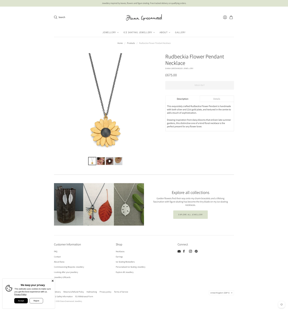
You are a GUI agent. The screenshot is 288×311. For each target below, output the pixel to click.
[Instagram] (190, 252)
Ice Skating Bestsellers (125, 261)
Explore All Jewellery (125, 272)
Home (120, 43)
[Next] (152, 104)
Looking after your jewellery (66, 272)
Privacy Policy (20, 294)
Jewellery (109, 32)
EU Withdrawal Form (84, 296)
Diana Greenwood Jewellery (179, 68)
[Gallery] (105, 109)
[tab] (182, 99)
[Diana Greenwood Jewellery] (144, 17)
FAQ (55, 251)
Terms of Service (121, 291)
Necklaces (120, 251)
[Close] (52, 280)
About (164, 32)
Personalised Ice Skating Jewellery (130, 267)
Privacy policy (105, 291)
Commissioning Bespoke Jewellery (69, 267)
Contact (57, 256)
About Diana (59, 261)
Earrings (119, 256)
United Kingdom (220, 292)
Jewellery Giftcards (62, 277)
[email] (179, 252)
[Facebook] (184, 252)
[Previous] (58, 104)
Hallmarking (92, 291)
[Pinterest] (196, 252)
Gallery (180, 32)
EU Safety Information (63, 296)
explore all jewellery (190, 214)
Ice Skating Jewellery (137, 32)
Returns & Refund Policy (73, 291)
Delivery (57, 291)
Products (131, 43)
